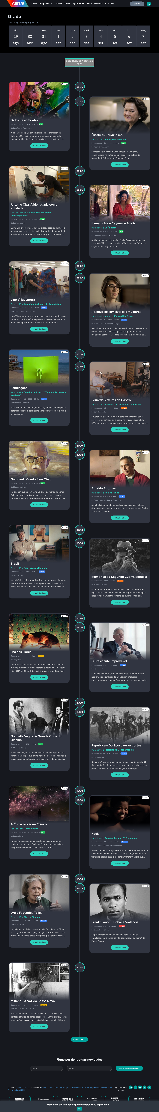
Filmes (59, 3)
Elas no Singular (32, 917)
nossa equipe (46, 1088)
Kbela (95, 833)
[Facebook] (131, 1087)
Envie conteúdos (94, 3)
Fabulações (19, 388)
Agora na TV (78, 3)
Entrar (137, 4)
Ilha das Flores (21, 652)
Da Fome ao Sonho (24, 120)
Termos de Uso (60, 1088)
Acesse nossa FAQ (22, 1088)
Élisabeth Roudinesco (107, 135)
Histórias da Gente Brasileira (120, 750)
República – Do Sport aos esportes (116, 745)
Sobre (34, 3)
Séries (67, 3)
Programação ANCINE (16, 1090)
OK (79, 1109)
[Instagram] (135, 1087)
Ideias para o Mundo (115, 139)
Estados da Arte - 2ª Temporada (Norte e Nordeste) (38, 394)
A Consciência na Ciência (29, 824)
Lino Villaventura (23, 299)
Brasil (15, 563)
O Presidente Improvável (109, 661)
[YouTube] (140, 1087)
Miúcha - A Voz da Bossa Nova (33, 1001)
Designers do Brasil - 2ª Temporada (42, 304)
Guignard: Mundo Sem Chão (31, 479)
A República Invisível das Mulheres (116, 312)
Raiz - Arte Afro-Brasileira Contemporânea (31, 214)
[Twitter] (149, 1087)
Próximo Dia (78, 1039)
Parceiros (109, 3)
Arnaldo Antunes (103, 488)
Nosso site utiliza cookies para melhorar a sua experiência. (79, 1104)
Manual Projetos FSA (75, 1088)
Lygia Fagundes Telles (26, 912)
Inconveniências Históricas (119, 316)
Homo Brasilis (112, 492)
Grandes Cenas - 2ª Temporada (121, 838)
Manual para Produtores (102, 1088)
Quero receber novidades (129, 1068)
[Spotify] (144, 1087)
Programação (46, 3)
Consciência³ (31, 828)
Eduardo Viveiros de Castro (111, 400)
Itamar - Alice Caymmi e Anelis (113, 223)
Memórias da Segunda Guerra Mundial (119, 577)
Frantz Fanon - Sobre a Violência (115, 922)
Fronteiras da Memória (35, 568)
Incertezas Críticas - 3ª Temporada (123, 404)
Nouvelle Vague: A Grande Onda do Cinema (36, 738)
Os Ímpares (111, 227)
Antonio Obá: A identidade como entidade (34, 206)
